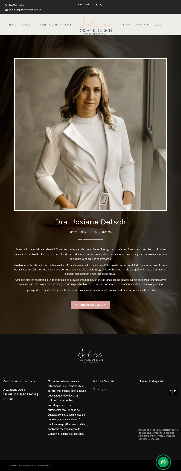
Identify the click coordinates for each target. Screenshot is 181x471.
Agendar (125, 25)
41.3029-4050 (16, 4)
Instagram (101, 389)
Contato (143, 25)
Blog (158, 25)
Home (12, 25)
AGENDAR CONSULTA (90, 305)
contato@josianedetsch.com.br (25, 9)
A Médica (27, 25)
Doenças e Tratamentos (55, 25)
